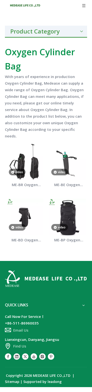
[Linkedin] (16, 356)
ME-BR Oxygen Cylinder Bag (25, 185)
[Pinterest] (51, 356)
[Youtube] (34, 356)
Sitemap (12, 381)
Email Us (20, 330)
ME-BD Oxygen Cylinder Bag (25, 240)
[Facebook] (8, 356)
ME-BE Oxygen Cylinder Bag (67, 185)
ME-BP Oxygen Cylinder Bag (67, 240)
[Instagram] (42, 356)
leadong (55, 381)
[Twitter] (25, 356)
